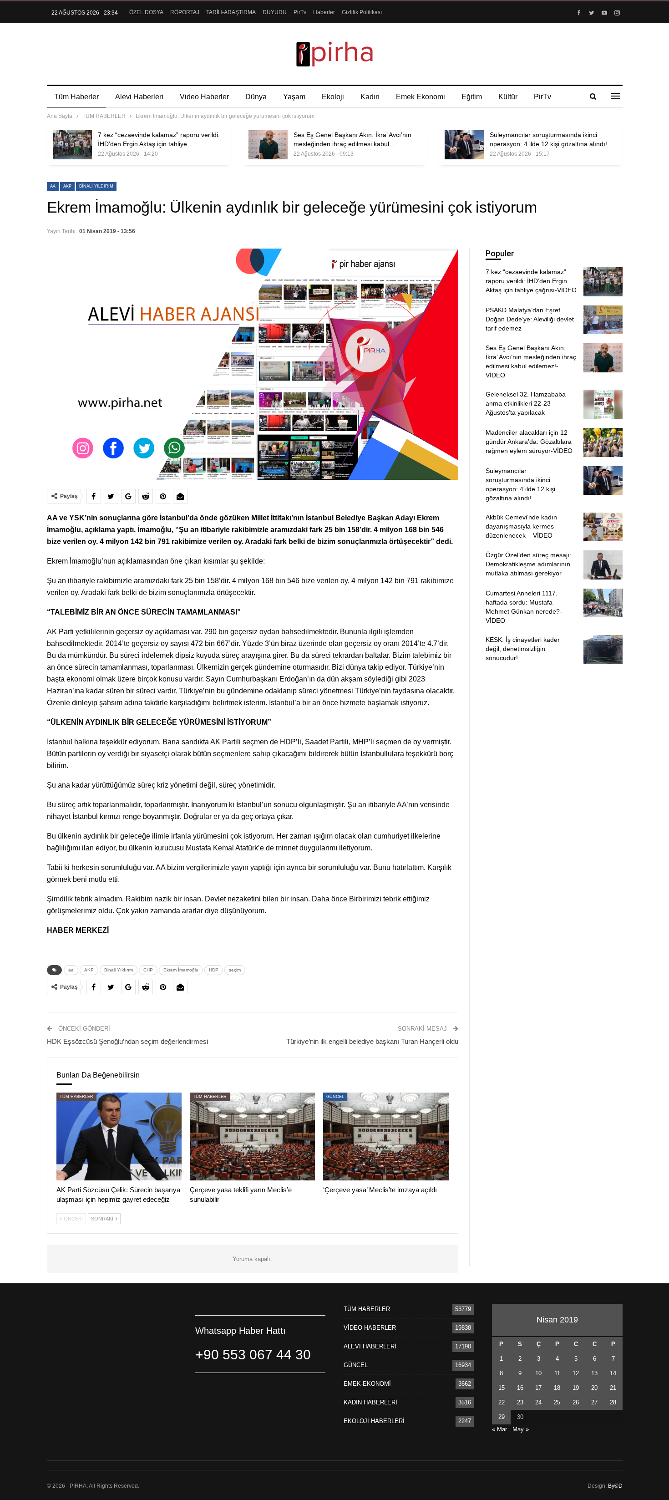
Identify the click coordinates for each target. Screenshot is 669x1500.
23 (520, 1402)
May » (520, 1429)
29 (501, 1417)
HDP (213, 969)
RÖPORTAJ (184, 12)
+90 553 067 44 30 (253, 1354)
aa (53, 186)
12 (576, 1373)
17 (538, 1387)
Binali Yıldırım (96, 186)
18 (557, 1387)
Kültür (507, 97)
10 (538, 1373)
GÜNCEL (335, 1096)
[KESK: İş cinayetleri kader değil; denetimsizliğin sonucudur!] (603, 649)
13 (594, 1373)
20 (594, 1387)
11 (557, 1373)
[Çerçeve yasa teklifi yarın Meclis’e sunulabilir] (252, 1136)
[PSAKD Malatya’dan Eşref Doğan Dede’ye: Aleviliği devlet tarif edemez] (603, 320)
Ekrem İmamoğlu (180, 969)
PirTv (300, 12)
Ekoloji (333, 97)
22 (501, 1402)
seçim (235, 969)
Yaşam (294, 97)
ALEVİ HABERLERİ (370, 1346)
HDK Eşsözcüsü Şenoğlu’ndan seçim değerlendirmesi (127, 1041)
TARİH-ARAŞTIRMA (231, 12)
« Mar (499, 1429)
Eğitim (471, 97)
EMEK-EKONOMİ (367, 1383)
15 (501, 1387)
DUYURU (275, 12)
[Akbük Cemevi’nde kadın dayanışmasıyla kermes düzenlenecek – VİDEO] (603, 527)
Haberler (324, 12)
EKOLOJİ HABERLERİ (374, 1421)
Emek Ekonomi (420, 97)
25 (557, 1402)
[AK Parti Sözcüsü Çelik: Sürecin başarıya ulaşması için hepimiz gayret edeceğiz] (119, 1136)
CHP (148, 969)
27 (594, 1402)
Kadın (370, 97)
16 (520, 1387)
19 (576, 1387)
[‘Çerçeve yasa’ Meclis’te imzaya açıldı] (385, 1136)
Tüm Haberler (76, 97)
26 (576, 1402)
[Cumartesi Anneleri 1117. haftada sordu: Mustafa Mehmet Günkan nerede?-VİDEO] (603, 603)
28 (613, 1402)
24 (538, 1402)
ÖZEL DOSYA (146, 12)
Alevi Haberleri (139, 97)
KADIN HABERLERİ (370, 1402)
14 (613, 1373)
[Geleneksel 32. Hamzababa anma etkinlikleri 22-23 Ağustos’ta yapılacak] (603, 404)
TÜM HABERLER (76, 1096)
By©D (615, 1486)
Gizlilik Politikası (362, 12)
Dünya (256, 97)
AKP (67, 186)
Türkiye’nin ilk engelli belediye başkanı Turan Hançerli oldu (372, 1041)
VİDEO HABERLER (370, 1327)
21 (613, 1387)
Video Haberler (204, 97)
